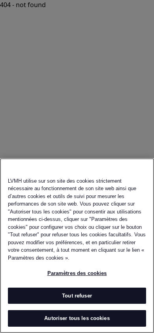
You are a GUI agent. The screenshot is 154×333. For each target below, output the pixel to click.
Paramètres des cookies (77, 273)
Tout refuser (77, 296)
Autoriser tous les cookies (76, 318)
